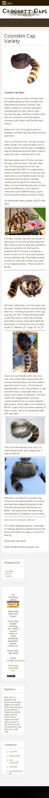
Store (22, 129)
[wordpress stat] (11, 676)
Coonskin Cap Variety (19, 38)
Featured (13, 756)
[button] (4, 2)
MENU (9, 3)
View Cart (8, 574)
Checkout (8, 576)
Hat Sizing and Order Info (13, 668)
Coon (11, 751)
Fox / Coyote (12, 761)
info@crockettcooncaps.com (21, 660)
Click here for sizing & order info (20, 519)
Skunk (12, 767)
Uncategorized (15, 771)
